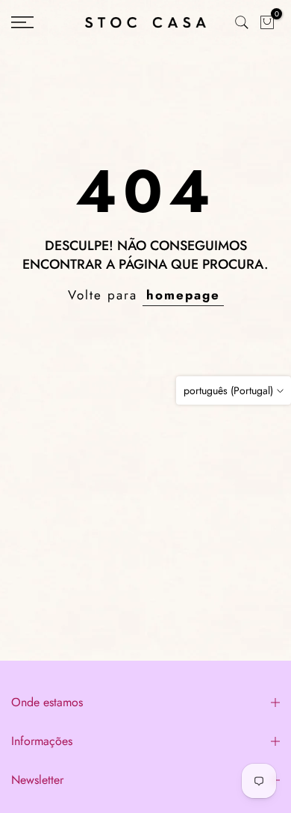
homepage (183, 295)
